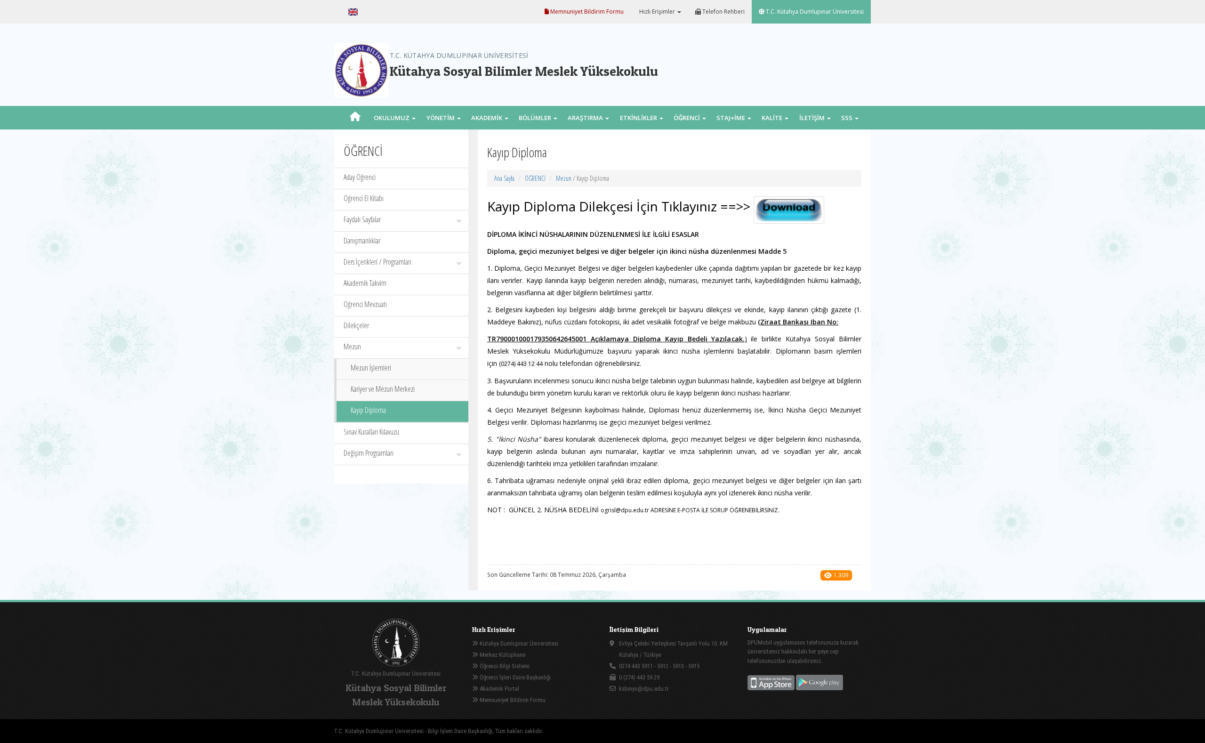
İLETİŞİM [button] (812, 117)
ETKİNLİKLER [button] (639, 117)
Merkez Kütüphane (501, 654)
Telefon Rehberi (723, 12)
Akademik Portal (498, 688)
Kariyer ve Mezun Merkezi (383, 389)
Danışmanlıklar (362, 240)
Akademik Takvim (365, 283)
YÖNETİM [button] (441, 117)
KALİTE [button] (773, 117)
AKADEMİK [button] (487, 117)
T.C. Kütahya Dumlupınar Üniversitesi (814, 12)
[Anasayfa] (355, 117)
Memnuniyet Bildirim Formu (586, 12)
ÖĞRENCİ (535, 178)
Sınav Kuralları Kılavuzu (371, 432)
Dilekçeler (356, 325)
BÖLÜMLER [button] (536, 117)
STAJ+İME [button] (731, 117)
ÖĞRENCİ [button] (687, 117)
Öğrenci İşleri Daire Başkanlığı (514, 677)
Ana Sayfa (504, 178)
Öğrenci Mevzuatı (365, 304)
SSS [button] (847, 117)
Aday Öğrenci (360, 177)
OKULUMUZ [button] (392, 117)
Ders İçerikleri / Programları (377, 262)
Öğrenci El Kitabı (364, 198)
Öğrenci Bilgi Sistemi (504, 666)
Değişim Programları (369, 453)
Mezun (352, 346)
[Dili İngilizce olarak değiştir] (353, 12)
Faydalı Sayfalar (362, 219)
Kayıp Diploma (368, 410)
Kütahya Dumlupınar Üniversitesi (518, 643)
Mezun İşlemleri (371, 368)
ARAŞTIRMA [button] (586, 117)
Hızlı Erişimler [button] (657, 12)
